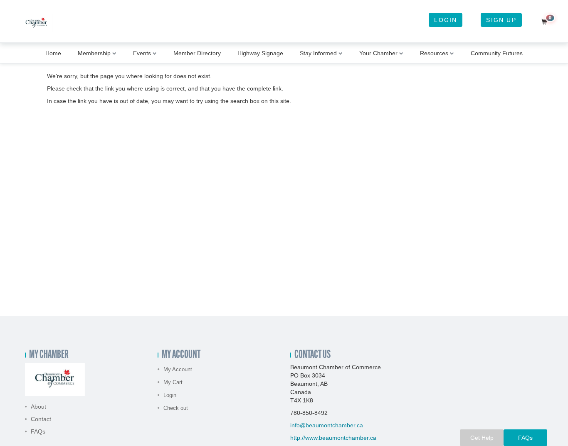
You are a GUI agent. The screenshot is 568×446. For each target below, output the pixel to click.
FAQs (38, 431)
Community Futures (497, 53)
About (38, 406)
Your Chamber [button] (378, 53)
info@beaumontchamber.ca (326, 425)
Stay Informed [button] (318, 53)
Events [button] (142, 53)
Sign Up (501, 20)
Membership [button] (94, 53)
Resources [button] (434, 53)
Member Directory (197, 53)
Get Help (482, 437)
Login (445, 20)
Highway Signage (260, 53)
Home (53, 53)
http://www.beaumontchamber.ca (333, 437)
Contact (41, 419)
